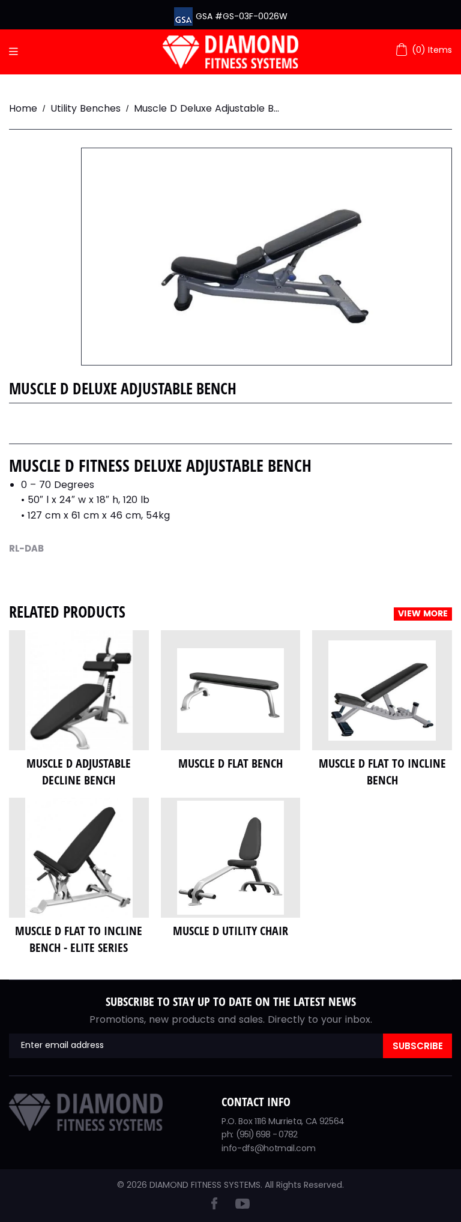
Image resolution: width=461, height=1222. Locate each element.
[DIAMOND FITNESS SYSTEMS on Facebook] (214, 1206)
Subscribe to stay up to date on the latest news (231, 1001)
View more (423, 614)
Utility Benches (85, 108)
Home (23, 108)
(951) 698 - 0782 (267, 1134)
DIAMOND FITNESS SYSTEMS (205, 1185)
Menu (16, 52)
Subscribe (418, 1046)
